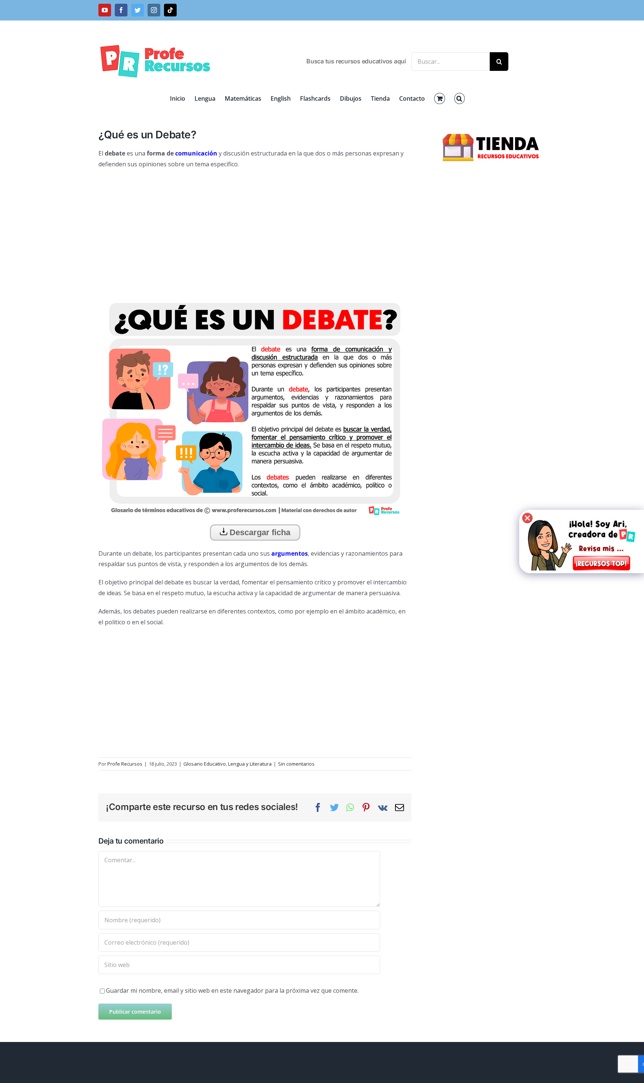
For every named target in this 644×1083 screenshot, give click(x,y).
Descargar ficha (258, 532)
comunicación (196, 153)
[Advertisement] (254, 229)
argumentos (289, 553)
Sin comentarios (296, 763)
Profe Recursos (124, 763)
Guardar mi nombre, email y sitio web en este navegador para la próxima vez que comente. (232, 990)
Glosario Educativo (204, 763)
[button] (459, 98)
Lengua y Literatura (250, 763)
